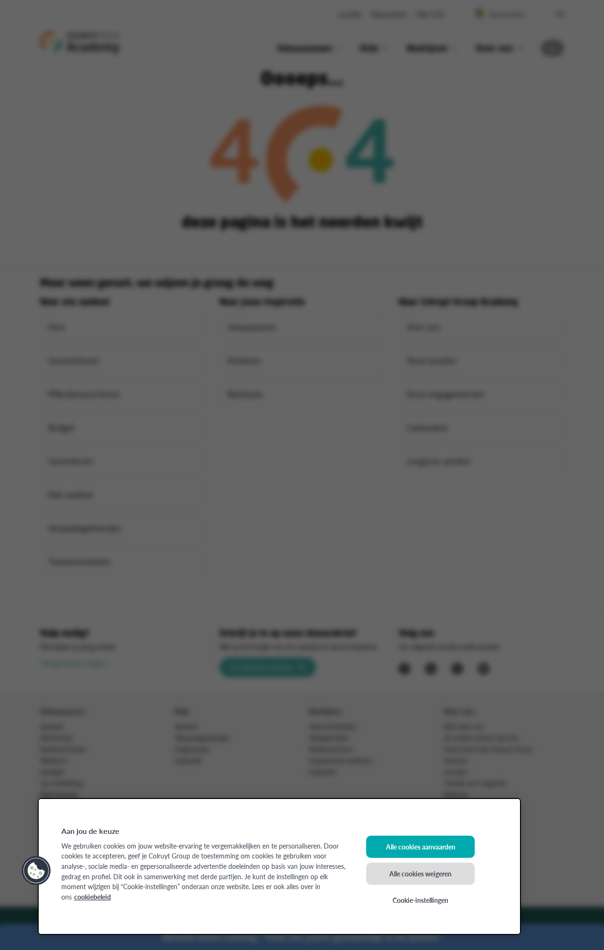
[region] (279, 866)
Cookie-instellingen (420, 900)
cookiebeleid (92, 896)
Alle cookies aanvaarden (420, 846)
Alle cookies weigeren (420, 873)
